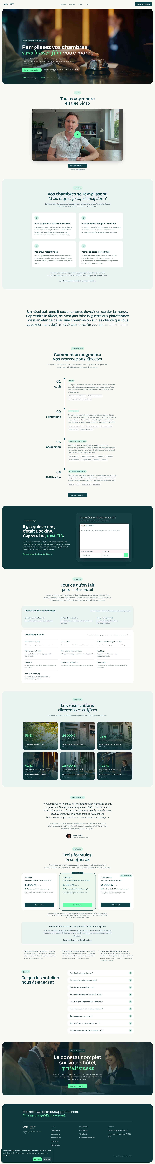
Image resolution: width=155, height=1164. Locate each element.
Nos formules (56, 1138)
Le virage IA (55, 1134)
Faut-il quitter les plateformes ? (81, 973)
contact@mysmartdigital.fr (118, 1130)
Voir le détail (39, 905)
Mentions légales (118, 1156)
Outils (80, 4)
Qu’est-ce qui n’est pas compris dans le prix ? (86, 1002)
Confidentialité (127, 1156)
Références (55, 1145)
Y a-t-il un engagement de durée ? (82, 987)
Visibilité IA (83, 1134)
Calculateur (83, 1130)
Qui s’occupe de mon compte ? (81, 1016)
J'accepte (37, 1159)
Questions (55, 1141)
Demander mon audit (31, 70)
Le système (55, 1130)
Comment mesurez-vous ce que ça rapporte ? (86, 1009)
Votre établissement (87, 551)
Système (63, 4)
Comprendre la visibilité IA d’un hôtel (38, 554)
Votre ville (105, 551)
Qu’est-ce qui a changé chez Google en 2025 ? (87, 1030)
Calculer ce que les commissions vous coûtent (77, 281)
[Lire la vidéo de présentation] (77, 135)
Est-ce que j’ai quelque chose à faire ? (83, 980)
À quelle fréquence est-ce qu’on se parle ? (85, 1023)
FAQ (87, 4)
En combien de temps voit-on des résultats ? (86, 994)
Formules (72, 4)
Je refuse (47, 1159)
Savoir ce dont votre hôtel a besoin (77, 940)
